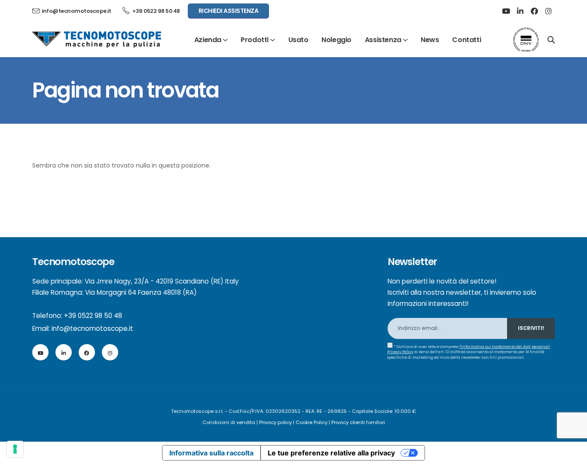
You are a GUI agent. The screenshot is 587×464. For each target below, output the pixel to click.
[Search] (551, 39)
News (430, 40)
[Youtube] (506, 11)
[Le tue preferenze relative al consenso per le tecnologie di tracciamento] (15, 449)
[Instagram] (548, 11)
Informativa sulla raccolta (211, 453)
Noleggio (336, 40)
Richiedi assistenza (229, 10)
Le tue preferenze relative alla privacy (331, 453)
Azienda (207, 40)
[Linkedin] (520, 11)
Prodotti (255, 40)
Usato (298, 40)
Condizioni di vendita (228, 422)
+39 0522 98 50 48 (155, 11)
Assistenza (383, 40)
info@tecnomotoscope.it (92, 328)
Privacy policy (275, 422)
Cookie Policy (311, 422)
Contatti (466, 40)
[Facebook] (534, 11)
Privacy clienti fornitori (358, 422)
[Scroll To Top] (572, 454)
